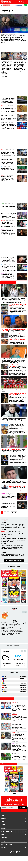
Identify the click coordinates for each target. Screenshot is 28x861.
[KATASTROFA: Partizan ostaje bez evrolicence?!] (22, 206)
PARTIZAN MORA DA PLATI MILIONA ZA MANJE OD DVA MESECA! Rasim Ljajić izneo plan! (8, 505)
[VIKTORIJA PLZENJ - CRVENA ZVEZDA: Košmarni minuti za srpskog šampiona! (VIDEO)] (6, 716)
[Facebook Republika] (8, 852)
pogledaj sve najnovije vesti (14, 560)
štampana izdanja (10, 764)
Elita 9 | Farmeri (6, 831)
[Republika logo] (6, 2)
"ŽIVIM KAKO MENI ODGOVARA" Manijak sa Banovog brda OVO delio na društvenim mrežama (19, 757)
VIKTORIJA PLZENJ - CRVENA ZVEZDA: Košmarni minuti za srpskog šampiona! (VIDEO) (12, 533)
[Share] (1, 16)
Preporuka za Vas (8, 282)
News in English (6, 844)
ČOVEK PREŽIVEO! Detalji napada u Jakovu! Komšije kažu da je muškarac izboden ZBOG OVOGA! (8, 126)
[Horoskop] (23, 2)
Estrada (3, 229)
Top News (4, 841)
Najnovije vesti (7, 699)
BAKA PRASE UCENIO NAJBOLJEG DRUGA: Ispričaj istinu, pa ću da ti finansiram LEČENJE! (8, 233)
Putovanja (4, 838)
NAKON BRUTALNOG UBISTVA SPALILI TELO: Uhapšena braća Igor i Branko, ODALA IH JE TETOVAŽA (7, 161)
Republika (4, 847)
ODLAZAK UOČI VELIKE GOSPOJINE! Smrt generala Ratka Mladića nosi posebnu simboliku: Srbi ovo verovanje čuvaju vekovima (13, 548)
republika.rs (12, 855)
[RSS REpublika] (17, 852)
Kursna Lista (14, 672)
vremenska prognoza (14, 646)
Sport (3, 825)
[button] (23, 612)
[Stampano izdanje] (14, 586)
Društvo (3, 105)
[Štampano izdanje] (14, 779)
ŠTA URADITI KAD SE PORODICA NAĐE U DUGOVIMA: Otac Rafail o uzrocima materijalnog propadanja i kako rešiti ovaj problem (20, 67)
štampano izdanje (14, 566)
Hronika (3, 34)
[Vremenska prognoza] (21, 2)
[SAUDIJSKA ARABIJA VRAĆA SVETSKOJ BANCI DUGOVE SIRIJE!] (22, 169)
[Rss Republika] (14, 852)
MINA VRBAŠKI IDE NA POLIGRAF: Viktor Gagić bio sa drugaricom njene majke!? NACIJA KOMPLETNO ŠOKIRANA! (12, 556)
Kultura (3, 256)
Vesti (12, 5)
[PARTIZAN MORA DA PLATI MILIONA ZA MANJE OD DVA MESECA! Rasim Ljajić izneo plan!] (22, 505)
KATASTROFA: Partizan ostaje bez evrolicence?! (8, 205)
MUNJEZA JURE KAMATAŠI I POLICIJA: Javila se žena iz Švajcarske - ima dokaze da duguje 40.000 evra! (8, 215)
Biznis (3, 834)
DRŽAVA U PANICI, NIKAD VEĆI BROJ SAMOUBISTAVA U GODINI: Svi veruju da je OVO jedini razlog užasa (8, 268)
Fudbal (2, 203)
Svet (2, 96)
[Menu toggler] (26, 2)
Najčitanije (23, 519)
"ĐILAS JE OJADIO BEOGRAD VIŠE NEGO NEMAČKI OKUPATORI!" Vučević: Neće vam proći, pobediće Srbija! (8, 179)
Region (2, 158)
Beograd (6, 651)
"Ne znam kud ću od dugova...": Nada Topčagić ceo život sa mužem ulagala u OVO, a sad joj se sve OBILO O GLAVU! (8, 497)
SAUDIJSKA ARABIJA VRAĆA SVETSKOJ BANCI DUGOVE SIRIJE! (8, 169)
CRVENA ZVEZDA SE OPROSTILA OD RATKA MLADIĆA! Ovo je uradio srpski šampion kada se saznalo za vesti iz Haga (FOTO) (13, 526)
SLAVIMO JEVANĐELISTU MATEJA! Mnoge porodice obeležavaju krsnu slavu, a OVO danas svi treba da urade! (8, 109)
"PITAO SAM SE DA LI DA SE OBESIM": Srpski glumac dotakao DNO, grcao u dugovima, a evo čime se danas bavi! (8, 259)
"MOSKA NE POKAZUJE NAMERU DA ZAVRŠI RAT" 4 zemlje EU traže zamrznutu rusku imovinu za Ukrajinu (13, 540)
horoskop (14, 608)
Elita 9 (2, 212)
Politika (3, 175)
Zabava (3, 828)
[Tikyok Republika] (11, 852)
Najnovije (4, 519)
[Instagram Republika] (19, 852)
